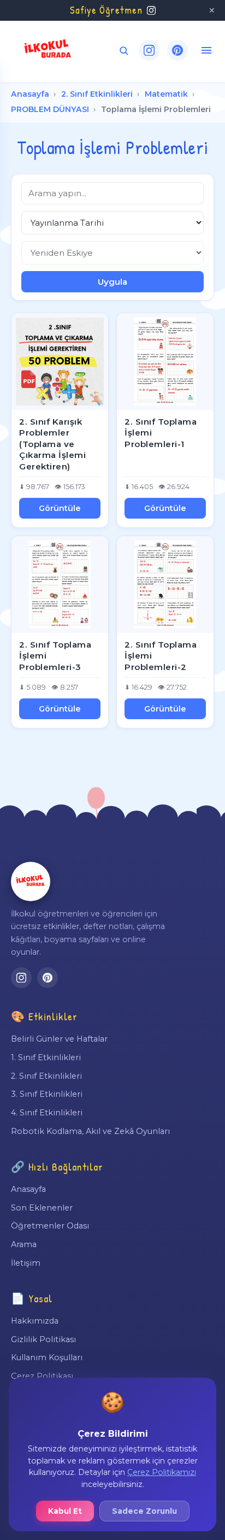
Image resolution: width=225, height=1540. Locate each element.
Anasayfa (30, 94)
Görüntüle (60, 508)
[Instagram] (149, 50)
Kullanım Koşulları (46, 1357)
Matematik (166, 94)
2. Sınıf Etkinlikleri (97, 94)
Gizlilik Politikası (43, 1339)
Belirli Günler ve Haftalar (59, 1039)
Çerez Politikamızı (161, 1472)
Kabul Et (65, 1511)
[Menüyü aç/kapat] (206, 50)
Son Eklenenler (42, 1208)
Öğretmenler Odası (50, 1226)
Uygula (112, 282)
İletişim (25, 1263)
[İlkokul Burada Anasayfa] (48, 50)
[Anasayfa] (30, 881)
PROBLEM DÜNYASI (50, 109)
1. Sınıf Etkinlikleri (46, 1057)
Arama (24, 1244)
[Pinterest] (177, 50)
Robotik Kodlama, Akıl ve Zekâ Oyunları (90, 1131)
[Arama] (123, 50)
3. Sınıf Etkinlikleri (46, 1094)
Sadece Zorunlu (144, 1511)
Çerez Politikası (42, 1376)
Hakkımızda (34, 1321)
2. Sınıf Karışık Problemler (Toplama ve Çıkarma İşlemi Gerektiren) (52, 444)
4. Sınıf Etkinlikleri (46, 1113)
